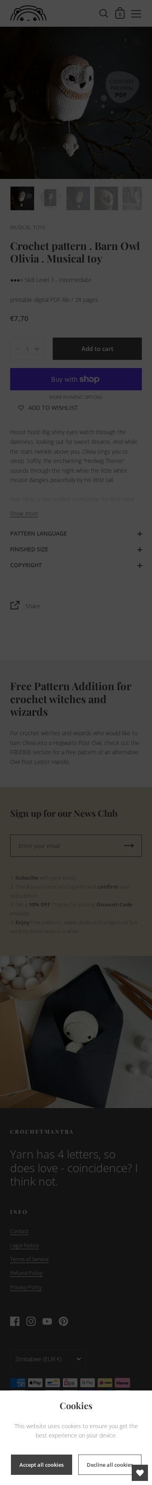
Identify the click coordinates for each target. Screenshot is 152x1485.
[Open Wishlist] (140, 1473)
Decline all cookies (110, 1464)
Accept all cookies (41, 1464)
